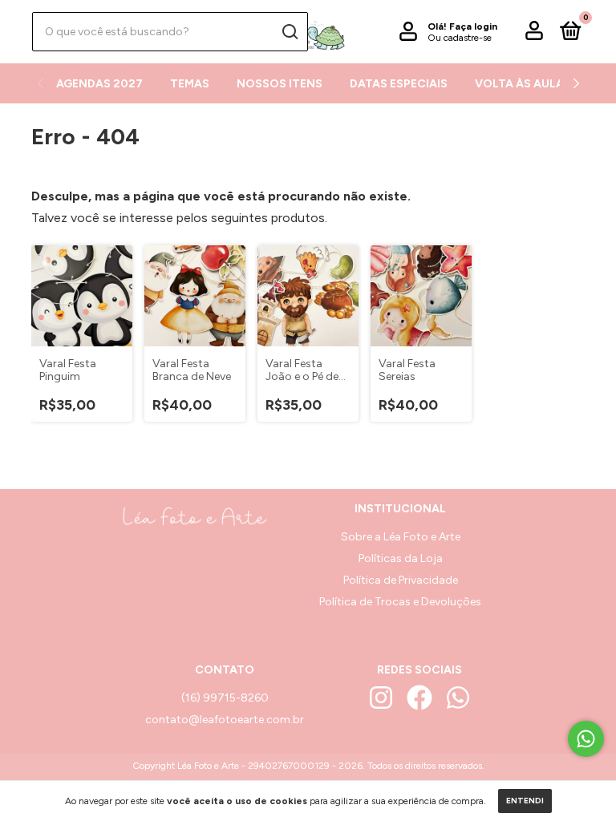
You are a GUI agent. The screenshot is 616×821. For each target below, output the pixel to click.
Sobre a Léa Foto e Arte (400, 537)
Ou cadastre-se (460, 37)
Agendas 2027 (99, 84)
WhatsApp (458, 697)
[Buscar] (289, 32)
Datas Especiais (399, 84)
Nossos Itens (279, 84)
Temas (189, 84)
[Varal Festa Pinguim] (81, 295)
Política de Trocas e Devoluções (400, 602)
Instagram (381, 697)
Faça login (473, 26)
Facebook (419, 697)
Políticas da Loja (401, 558)
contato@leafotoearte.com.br (224, 719)
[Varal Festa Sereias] (421, 295)
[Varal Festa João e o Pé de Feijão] (308, 295)
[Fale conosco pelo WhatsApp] (586, 739)
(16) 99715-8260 (225, 698)
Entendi (525, 800)
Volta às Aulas (523, 84)
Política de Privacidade (400, 580)
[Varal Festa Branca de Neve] (194, 295)
